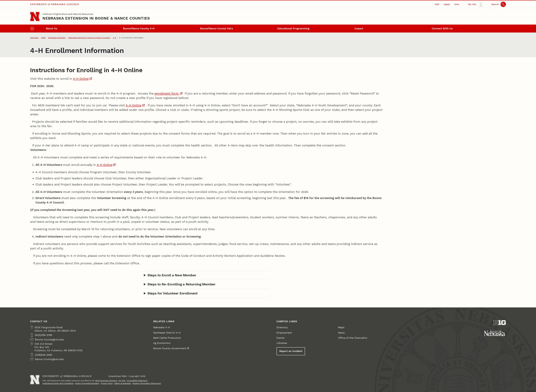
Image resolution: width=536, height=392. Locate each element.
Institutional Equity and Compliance (58, 383)
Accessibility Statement (137, 381)
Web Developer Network (106, 381)
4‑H (114, 38)
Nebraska (34, 38)
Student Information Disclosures (146, 383)
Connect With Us (442, 28)
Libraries (282, 342)
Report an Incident (290, 351)
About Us (51, 28)
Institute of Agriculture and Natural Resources (67, 14)
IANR (43, 38)
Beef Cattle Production (167, 337)
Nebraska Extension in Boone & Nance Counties (96, 18)
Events (280, 337)
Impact (359, 28)
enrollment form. (167, 93)
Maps (341, 327)
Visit (437, 4)
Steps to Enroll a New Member (171, 275)
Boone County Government (169, 348)
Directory (282, 327)
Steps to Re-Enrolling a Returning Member (181, 284)
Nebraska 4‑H (161, 327)
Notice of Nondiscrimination (87, 383)
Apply (447, 4)
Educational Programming (293, 28)
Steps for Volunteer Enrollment (172, 293)
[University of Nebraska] (495, 333)
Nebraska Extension (57, 38)
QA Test (122, 381)
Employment (284, 332)
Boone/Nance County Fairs (216, 28)
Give (456, 4)
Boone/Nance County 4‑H (138, 28)
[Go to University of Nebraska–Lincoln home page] (35, 16)
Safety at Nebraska (122, 383)
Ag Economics (161, 342)
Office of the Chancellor (352, 337)
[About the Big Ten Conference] (499, 322)
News (341, 332)
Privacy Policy (107, 383)
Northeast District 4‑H (167, 332)
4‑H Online (81, 78)
